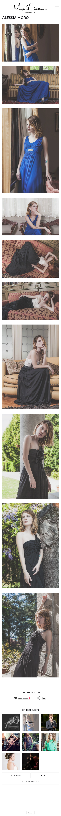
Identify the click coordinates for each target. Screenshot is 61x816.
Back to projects (30, 782)
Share (44, 698)
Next (43, 775)
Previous (16, 775)
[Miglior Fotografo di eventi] (30, 8)
